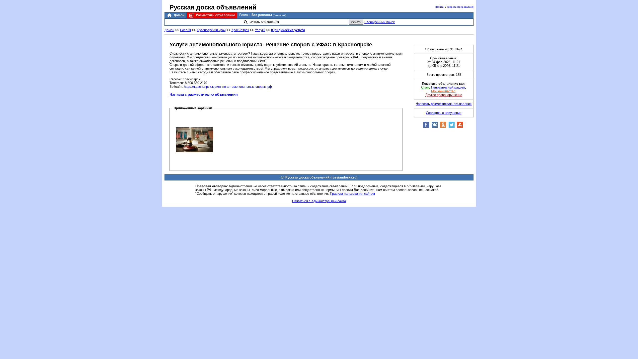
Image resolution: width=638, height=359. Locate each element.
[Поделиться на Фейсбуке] (426, 126)
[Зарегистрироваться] (460, 6)
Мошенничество (443, 91)
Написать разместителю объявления (203, 94)
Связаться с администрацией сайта (319, 201)
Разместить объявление (215, 15)
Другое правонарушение (443, 95)
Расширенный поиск (379, 22)
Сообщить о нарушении (443, 113)
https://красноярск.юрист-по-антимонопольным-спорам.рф (228, 87)
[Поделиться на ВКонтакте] (435, 126)
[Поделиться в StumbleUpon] (460, 126)
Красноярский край (211, 30)
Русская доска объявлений (212, 7)
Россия (185, 30)
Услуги (260, 30)
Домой (178, 15)
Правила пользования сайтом (352, 193)
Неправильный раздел (448, 87)
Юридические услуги (288, 30)
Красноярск (240, 30)
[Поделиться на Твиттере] (452, 126)
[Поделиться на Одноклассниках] (443, 126)
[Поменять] (279, 15)
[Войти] (439, 6)
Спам (425, 87)
